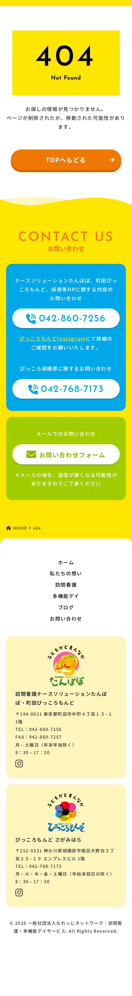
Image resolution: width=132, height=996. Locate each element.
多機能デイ (66, 595)
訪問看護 (66, 584)
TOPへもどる (66, 159)
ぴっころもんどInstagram (52, 338)
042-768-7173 (72, 389)
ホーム (66, 562)
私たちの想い (66, 573)
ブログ (66, 607)
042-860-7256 (72, 319)
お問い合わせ (66, 618)
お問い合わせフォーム (72, 454)
